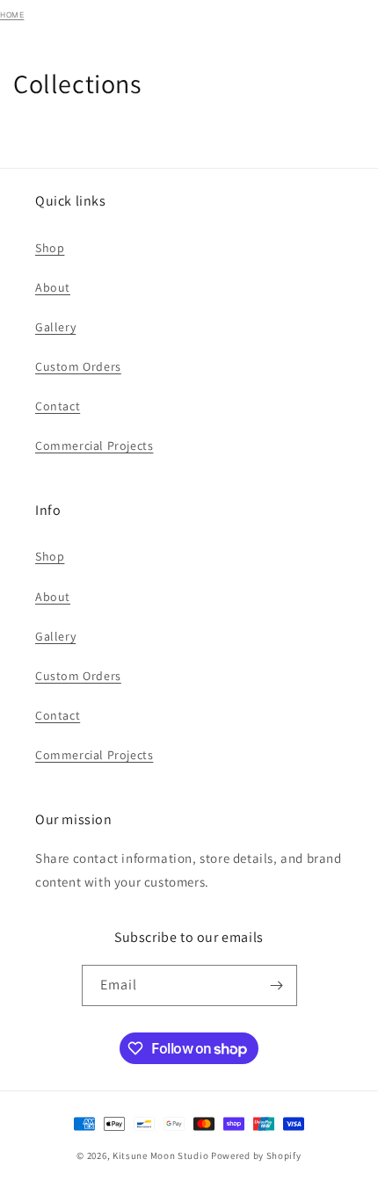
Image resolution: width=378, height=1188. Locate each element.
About (52, 287)
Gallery (55, 327)
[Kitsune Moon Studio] (98, 29)
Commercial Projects (94, 445)
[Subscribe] (277, 985)
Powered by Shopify (256, 1155)
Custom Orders (78, 366)
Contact (57, 406)
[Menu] (237, 28)
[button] (345, 28)
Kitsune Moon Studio (160, 1155)
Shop (49, 248)
